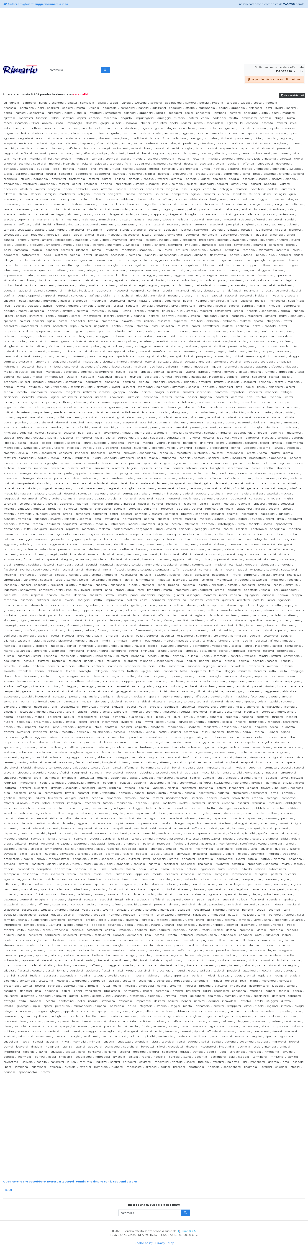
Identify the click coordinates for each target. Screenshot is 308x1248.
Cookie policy (144, 1243)
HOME (8, 1190)
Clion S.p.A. (189, 1231)
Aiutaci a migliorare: (37, 4)
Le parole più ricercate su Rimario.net (276, 79)
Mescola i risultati (293, 95)
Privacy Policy (164, 1243)
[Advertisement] (154, 36)
